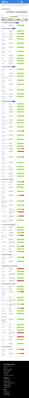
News (5, 390)
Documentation (7, 381)
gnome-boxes (4, 36)
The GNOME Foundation (9, 375)
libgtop (3, 311)
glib (2, 232)
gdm (3, 73)
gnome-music (4, 148)
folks (3, 184)
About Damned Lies (8, 366)
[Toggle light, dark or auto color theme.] (19, 2)
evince (3, 109)
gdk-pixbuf (4, 230)
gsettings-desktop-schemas (4, 293)
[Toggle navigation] (26, 1)
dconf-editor (4, 181)
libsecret (3, 330)
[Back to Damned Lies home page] (5, 1)
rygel (3, 58)
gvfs (2, 239)
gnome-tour (4, 166)
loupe (3, 173)
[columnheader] (4, 19)
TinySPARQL (4, 216)
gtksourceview (5, 300)
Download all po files (22, 12)
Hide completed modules (22, 15)
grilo (3, 286)
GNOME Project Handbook (9, 382)
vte (2, 343)
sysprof (3, 280)
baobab (3, 104)
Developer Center (7, 379)
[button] (21, 2)
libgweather (4, 313)
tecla (3, 336)
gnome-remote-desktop (3, 153)
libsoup (3, 246)
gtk (2, 201)
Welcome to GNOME (8, 369)
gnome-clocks (5, 120)
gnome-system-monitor (3, 158)
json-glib (3, 308)
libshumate (4, 332)
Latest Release (7, 393)
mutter (3, 251)
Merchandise (6, 372)
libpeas (3, 324)
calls (3, 31)
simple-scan (4, 60)
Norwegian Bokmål (20, 5)
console (3, 106)
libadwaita (4, 242)
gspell (3, 297)
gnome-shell (4, 94)
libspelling (4, 249)
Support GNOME (7, 370)
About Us (6, 367)
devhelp (3, 271)
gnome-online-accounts (3, 86)
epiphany (4, 33)
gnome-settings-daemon (3, 197)
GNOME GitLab (7, 387)
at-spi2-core (4, 227)
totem (3, 63)
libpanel (3, 278)
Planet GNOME (7, 394)
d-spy (3, 268)
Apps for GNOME (7, 384)
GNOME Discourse (7, 385)
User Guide (11, 12)
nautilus (3, 55)
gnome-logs (4, 143)
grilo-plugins (4, 289)
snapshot (4, 176)
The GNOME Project (9, 364)
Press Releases (7, 391)
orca (3, 25)
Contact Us (6, 373)
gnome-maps (4, 146)
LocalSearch (4, 212)
